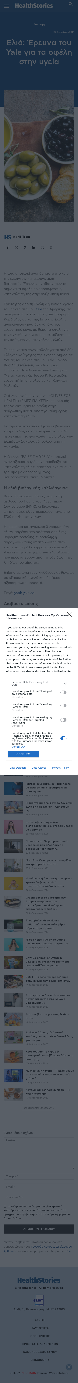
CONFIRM (23, 754)
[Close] (70, 615)
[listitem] (39, 683)
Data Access (39, 767)
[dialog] (39, 691)
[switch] (63, 692)
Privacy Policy (60, 767)
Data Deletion (17, 767)
